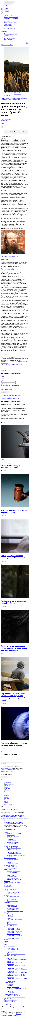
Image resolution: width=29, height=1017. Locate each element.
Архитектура (10, 914)
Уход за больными (12, 905)
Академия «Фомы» (9, 20)
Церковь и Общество (9, 1001)
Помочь (7, 8)
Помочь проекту (5, 392)
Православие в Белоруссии (14, 931)
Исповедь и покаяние (13, 987)
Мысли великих (11, 925)
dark (4, 120)
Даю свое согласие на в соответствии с (12, 397)
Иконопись (10, 916)
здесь (15, 389)
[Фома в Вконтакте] (7, 782)
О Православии (11, 893)
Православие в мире (9, 926)
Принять (16, 1015)
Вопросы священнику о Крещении (16, 974)
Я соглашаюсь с (12, 393)
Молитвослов (7, 24)
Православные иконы (10, 858)
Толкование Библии (12, 842)
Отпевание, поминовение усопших (17, 988)
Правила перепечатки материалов (13, 822)
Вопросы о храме (12, 981)
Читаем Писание (11, 840)
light (2, 120)
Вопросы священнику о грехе (15, 968)
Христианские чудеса (13, 892)
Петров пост (10, 952)
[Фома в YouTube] (7, 788)
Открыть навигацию (9, 2)
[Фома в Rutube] (6, 790)
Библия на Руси (11, 843)
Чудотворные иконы (12, 863)
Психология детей (12, 872)
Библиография (11, 845)
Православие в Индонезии (14, 936)
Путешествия (7, 885)
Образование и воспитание (11, 883)
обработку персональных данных (10, 396)
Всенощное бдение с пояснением (16, 997)
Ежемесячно (15, 385)
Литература (10, 915)
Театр (8, 922)
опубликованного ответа (7, 361)
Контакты (6, 798)
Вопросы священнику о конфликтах (17, 972)
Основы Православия (10, 15)
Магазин (6, 795)
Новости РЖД (8, 886)
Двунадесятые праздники (14, 850)
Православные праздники (11, 846)
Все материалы (8, 25)
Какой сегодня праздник (10, 34)
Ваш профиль (8, 3)
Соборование (10, 991)
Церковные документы (10, 1000)
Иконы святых (11, 862)
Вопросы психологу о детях (14, 879)
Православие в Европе (13, 934)
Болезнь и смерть (12, 903)
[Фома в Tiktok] (6, 787)
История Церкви (11, 898)
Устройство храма (12, 868)
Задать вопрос (4, 363)
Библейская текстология (13, 838)
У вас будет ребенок (12, 878)
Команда (6, 799)
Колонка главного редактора (12, 882)
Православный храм (9, 865)
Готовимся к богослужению (11, 994)
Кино (8, 921)
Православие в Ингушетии (14, 935)
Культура (6, 912)
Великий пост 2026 (12, 949)
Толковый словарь (12, 924)
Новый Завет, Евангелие (14, 833)
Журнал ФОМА (5, 98)
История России (11, 899)
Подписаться (20, 812)
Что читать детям (12, 876)
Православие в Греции (13, 932)
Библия (6, 832)
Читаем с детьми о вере (10, 38)
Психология (7, 902)
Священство (10, 992)
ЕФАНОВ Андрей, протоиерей (13, 364)
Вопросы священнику (10, 22)
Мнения (6, 941)
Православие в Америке (13, 928)
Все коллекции (8, 39)
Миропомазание (11, 989)
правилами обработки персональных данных (13, 816)
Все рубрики (7, 27)
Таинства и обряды (9, 982)
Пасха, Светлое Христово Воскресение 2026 (14, 848)
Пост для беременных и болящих (16, 954)
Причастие (10, 985)
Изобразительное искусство (14, 919)
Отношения (7, 881)
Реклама (6, 797)
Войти (11, 45)
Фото (5, 942)
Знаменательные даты (13, 896)
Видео (5, 944)
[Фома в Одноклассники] (9, 784)
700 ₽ (2, 376)
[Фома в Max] (5, 791)
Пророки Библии (12, 839)
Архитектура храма (12, 866)
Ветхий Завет (11, 835)
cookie (18, 823)
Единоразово (6, 385)
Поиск (6, 5)
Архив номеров (8, 804)
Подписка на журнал (9, 28)
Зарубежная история (12, 901)
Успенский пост (11, 951)
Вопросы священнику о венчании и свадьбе (14, 98)
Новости (6, 21)
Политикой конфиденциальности (10, 398)
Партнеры (6, 802)
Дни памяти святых (12, 852)
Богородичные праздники (14, 853)
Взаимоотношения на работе (15, 911)
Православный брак (12, 909)
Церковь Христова (9, 998)
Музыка (9, 918)
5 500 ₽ (3, 380)
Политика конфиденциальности (13, 820)
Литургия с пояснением (13, 995)
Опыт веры (10, 891)
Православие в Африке (13, 929)
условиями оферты (17, 393)
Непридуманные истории (11, 17)
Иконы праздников (12, 861)
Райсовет (6, 35)
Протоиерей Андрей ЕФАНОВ (9, 256)
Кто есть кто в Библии (13, 836)
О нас (5, 794)
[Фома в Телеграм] (7, 785)
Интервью (7, 939)
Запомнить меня (7, 774)
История (6, 895)
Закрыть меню (4, 9)
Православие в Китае (13, 938)
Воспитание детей (9, 869)
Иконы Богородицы (12, 859)
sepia (7, 120)
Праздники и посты (9, 946)
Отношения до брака (13, 908)
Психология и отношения (11, 18)
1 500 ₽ (3, 378)
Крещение (10, 984)
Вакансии (6, 801)
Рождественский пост (13, 948)
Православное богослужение (12, 36)
